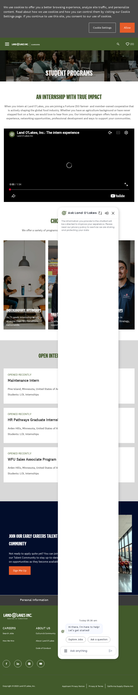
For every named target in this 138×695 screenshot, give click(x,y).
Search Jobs (8, 633)
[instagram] (29, 663)
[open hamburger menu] (7, 44)
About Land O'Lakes (45, 640)
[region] (88, 432)
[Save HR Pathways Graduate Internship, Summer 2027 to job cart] (126, 414)
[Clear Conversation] (100, 213)
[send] (111, 651)
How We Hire (8, 640)
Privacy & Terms (96, 686)
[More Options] (66, 651)
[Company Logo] (25, 43)
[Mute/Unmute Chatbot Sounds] (106, 213)
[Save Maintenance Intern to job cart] (126, 375)
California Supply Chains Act (120, 686)
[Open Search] (118, 44)
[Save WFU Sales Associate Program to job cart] (126, 454)
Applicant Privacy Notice (73, 686)
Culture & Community (46, 633)
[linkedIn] (18, 663)
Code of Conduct (43, 648)
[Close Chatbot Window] (113, 213)
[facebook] (6, 663)
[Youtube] (40, 663)
